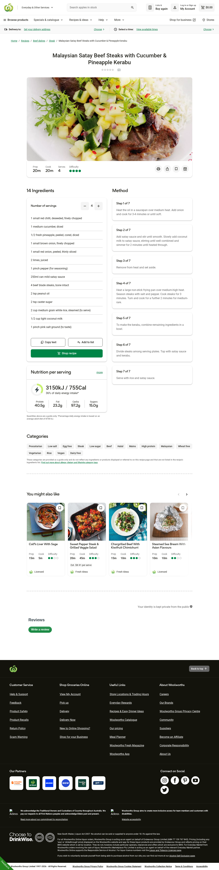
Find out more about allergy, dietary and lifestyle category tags (69, 462)
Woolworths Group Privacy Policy (88, 866)
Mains (132, 446)
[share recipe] (167, 169)
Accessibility (202, 866)
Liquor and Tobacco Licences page (165, 850)
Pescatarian (35, 446)
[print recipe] (158, 169)
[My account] (175, 7)
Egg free (67, 446)
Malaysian (166, 446)
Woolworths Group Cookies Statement (123, 866)
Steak (52, 40)
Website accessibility (131, 819)
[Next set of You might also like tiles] (187, 494)
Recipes (25, 40)
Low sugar (95, 446)
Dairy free (75, 453)
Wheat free (184, 446)
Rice (49, 453)
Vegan (61, 453)
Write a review (41, 630)
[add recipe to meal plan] (185, 169)
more (99, 372)
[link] (112, 69)
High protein (148, 446)
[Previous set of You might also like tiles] (178, 494)
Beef (109, 446)
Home (14, 40)
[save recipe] (176, 169)
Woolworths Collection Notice (158, 866)
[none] (183, 7)
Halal (120, 446)
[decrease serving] (85, 206)
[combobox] (102, 7)
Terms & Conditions (184, 866)
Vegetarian (35, 453)
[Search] (132, 7)
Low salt (52, 446)
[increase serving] (98, 206)
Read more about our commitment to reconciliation (44, 819)
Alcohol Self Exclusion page (182, 856)
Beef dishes (39, 40)
